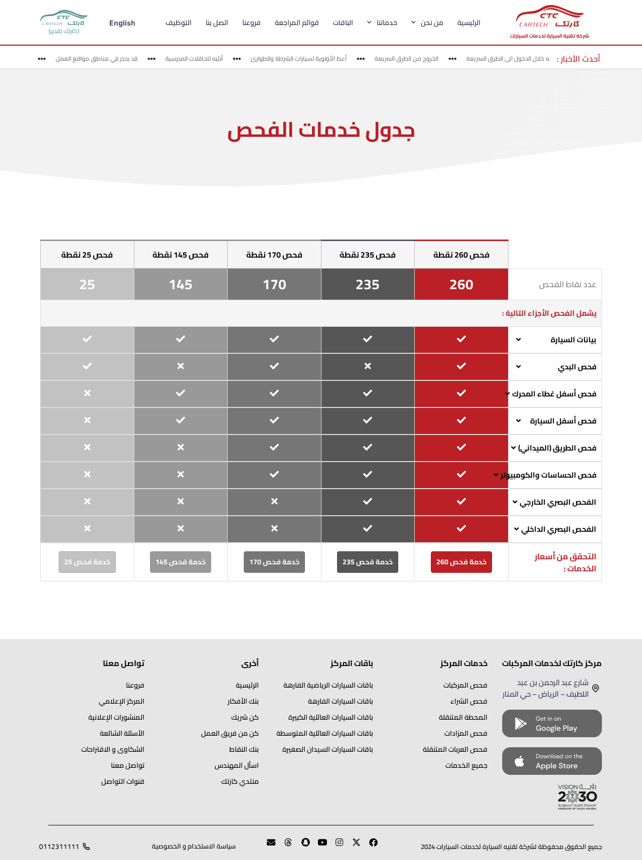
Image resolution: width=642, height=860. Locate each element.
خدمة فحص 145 (180, 561)
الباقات (343, 22)
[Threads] (283, 846)
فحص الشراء (469, 701)
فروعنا (251, 22)
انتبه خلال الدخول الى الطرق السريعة (518, 58)
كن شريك (245, 717)
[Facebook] (369, 846)
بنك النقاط (244, 749)
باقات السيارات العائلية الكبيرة (330, 717)
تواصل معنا (127, 765)
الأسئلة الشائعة (122, 733)
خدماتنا (387, 22)
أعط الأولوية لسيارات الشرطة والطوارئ (306, 58)
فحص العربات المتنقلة (455, 749)
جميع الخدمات (466, 765)
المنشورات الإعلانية (116, 717)
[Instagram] (335, 846)
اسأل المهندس (237, 765)
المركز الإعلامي (121, 701)
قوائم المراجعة (297, 22)
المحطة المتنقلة (463, 717)
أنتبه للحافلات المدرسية (201, 58)
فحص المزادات (466, 733)
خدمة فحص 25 (87, 561)
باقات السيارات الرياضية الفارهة (328, 685)
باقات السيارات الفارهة (340, 701)
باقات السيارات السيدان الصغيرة (327, 749)
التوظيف (179, 22)
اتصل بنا (217, 22)
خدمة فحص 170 (274, 561)
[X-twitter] (352, 846)
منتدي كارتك (240, 781)
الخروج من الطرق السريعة (413, 58)
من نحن (432, 22)
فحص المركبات (465, 685)
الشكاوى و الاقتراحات (112, 749)
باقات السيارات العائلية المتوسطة (324, 733)
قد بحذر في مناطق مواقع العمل (103, 58)
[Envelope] (266, 846)
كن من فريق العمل (230, 733)
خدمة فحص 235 (368, 561)
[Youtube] (318, 846)
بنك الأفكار (243, 701)
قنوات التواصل (122, 781)
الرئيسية (468, 22)
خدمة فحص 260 (461, 561)
